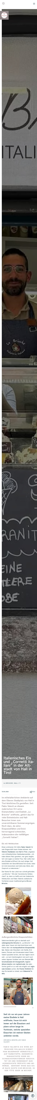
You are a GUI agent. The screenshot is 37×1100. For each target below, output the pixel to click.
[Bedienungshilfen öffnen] (32, 1095)
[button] (30, 792)
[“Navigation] (34, 4)
